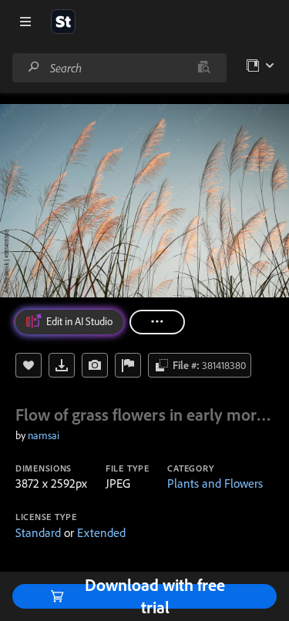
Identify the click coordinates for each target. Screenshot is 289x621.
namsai (43, 435)
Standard (38, 532)
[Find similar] (203, 68)
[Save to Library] (28, 365)
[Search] (33, 67)
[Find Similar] (95, 365)
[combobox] (119, 68)
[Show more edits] (157, 322)
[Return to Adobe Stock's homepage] (63, 21)
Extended (101, 532)
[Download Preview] (62, 365)
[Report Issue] (128, 365)
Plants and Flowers (215, 483)
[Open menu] (25, 21)
